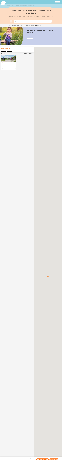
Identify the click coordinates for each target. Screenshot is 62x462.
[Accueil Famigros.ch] (3, 3)
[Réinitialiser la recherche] (51, 21)
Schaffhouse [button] (9, 51)
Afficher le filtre (6, 48)
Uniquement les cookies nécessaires (42, 459)
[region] (31, 459)
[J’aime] (15, 68)
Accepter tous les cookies (54, 459)
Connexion (30, 38)
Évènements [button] (3, 51)
